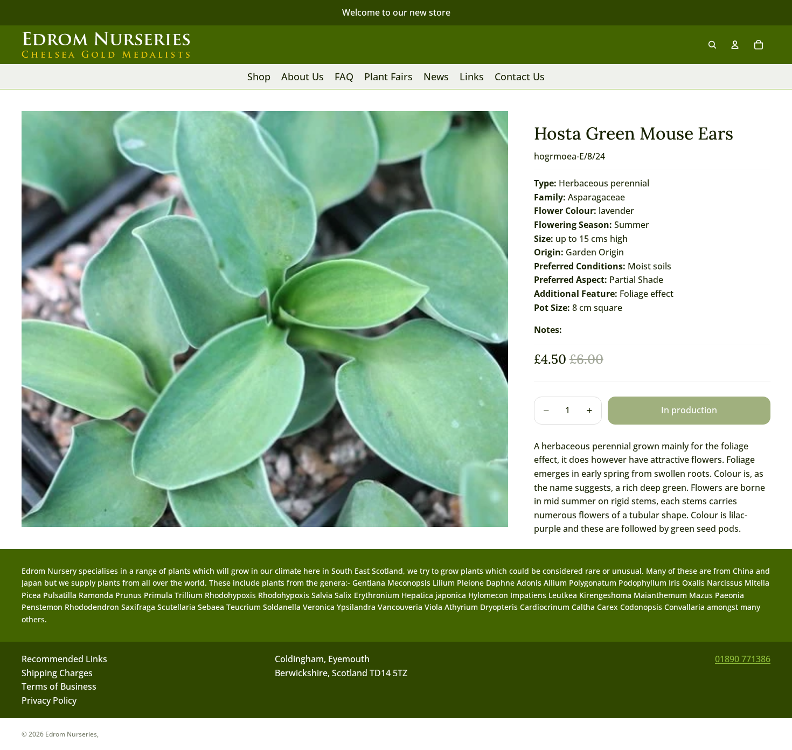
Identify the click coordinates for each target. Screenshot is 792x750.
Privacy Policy (49, 700)
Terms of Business (59, 686)
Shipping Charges (57, 672)
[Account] (735, 45)
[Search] (712, 45)
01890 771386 (742, 659)
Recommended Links (64, 659)
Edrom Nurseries (71, 734)
